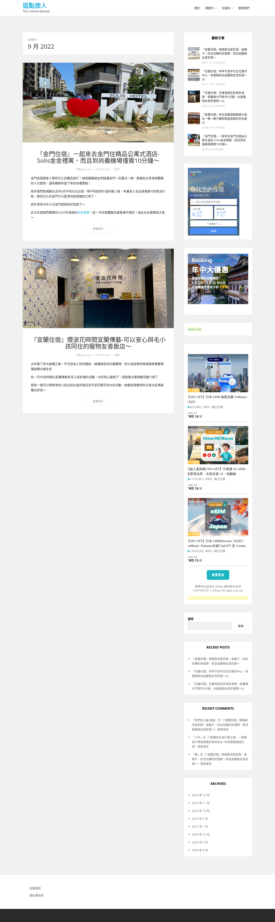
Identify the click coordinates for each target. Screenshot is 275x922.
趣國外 (209, 8)
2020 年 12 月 (201, 834)
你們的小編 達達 (205, 720)
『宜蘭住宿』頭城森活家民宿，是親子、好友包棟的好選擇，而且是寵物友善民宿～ (224, 53)
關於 (197, 8)
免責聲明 (35, 888)
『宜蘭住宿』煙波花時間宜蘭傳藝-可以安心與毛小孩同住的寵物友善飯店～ (98, 342)
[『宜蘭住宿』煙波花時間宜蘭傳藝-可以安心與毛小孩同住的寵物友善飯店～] (98, 288)
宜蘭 (117, 355)
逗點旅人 (35, 5)
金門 (117, 169)
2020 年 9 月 (200, 842)
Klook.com (195, 329)
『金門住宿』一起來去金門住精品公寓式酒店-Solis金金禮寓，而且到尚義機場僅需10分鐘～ (98, 157)
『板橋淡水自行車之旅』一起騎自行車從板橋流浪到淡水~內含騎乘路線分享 (219, 741)
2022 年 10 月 (201, 811)
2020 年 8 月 (200, 850)
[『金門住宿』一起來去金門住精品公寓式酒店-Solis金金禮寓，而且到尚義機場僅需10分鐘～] (98, 102)
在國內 (226, 8)
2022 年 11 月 (201, 803)
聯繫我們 (244, 8)
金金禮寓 (83, 212)
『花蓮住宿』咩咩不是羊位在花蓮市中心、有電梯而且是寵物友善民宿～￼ (224, 75)
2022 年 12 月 (201, 795)
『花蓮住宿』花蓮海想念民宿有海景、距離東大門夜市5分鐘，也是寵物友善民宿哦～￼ (224, 97)
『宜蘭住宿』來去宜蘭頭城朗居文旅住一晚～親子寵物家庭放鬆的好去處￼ (224, 118)
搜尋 (190, 619)
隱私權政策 (36, 895)
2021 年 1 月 (200, 826)
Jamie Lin (86, 169)
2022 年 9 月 (200, 819)
